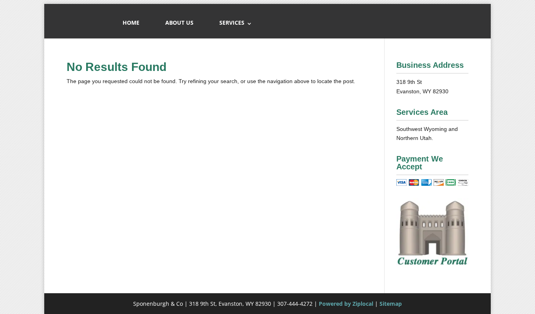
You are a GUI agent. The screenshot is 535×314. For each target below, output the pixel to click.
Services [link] (231, 22)
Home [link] (131, 22)
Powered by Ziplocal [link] (346, 303)
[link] (432, 265)
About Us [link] (179, 22)
